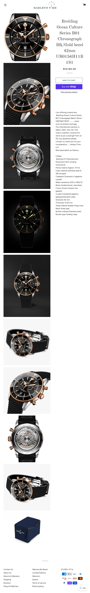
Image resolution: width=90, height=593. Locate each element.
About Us (7, 573)
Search (35, 579)
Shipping (7, 579)
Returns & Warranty (11, 576)
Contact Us (8, 569)
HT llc (70, 569)
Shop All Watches (11, 586)
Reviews (7, 583)
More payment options (69, 92)
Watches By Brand (39, 569)
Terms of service (39, 583)
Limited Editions (39, 573)
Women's (36, 576)
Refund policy (38, 586)
